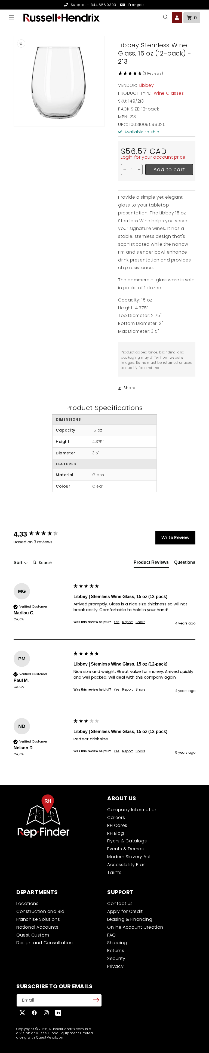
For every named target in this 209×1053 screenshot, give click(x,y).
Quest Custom (32, 935)
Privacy (115, 966)
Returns (115, 950)
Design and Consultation (44, 943)
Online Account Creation (135, 927)
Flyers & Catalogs (127, 841)
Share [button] (130, 387)
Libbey (146, 85)
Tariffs (114, 872)
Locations (27, 903)
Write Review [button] (175, 537)
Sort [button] (18, 562)
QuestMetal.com (50, 1037)
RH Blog (115, 833)
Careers (116, 817)
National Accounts (37, 927)
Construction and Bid (40, 911)
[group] (42, 534)
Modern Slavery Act (129, 857)
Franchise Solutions (38, 919)
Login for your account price (153, 157)
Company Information (132, 809)
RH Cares (117, 825)
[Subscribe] (96, 1000)
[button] (11, 18)
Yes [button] (116, 622)
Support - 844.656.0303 (92, 5)
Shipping (117, 943)
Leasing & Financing (129, 919)
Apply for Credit (125, 911)
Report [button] (127, 622)
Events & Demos (125, 849)
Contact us (120, 903)
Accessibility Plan (126, 864)
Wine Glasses (169, 93)
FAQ (111, 935)
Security (116, 958)
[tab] (151, 563)
